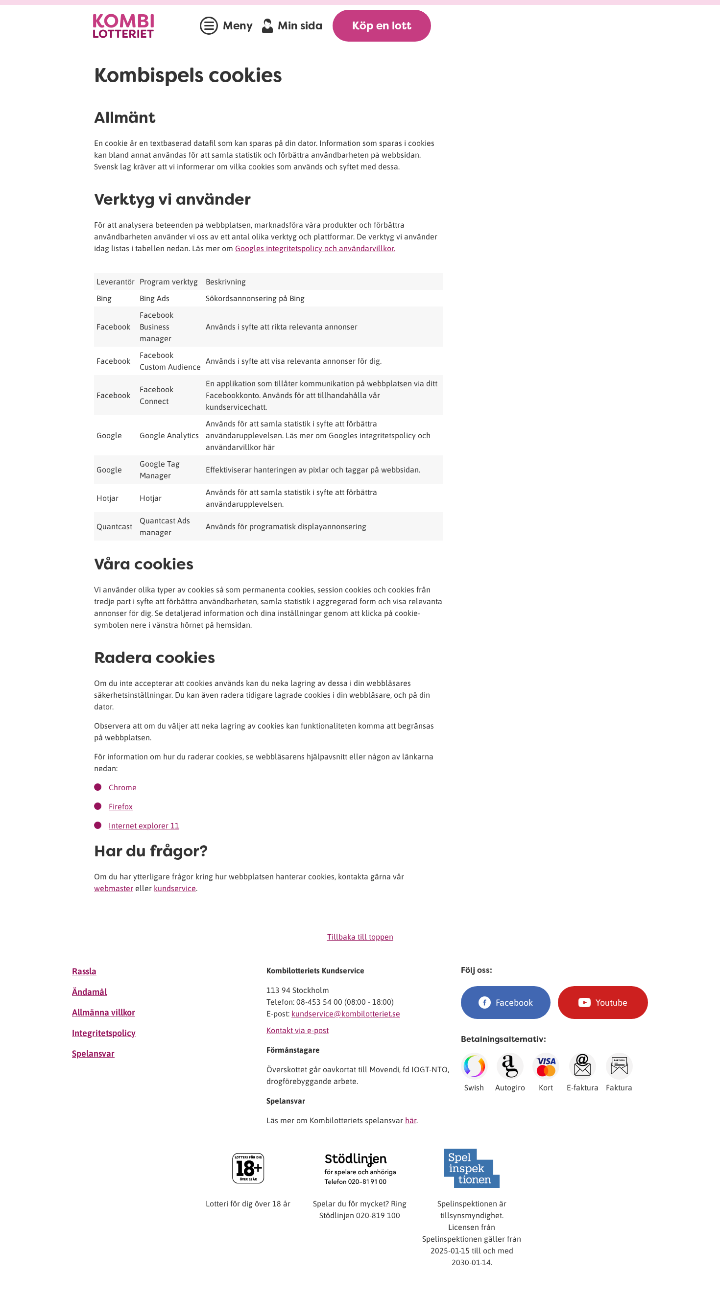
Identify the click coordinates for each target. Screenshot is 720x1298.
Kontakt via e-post (297, 1030)
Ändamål (89, 992)
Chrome (123, 787)
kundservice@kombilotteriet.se (345, 1013)
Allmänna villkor (103, 1012)
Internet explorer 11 (144, 825)
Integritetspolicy (104, 1033)
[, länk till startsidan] (133, 26)
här (410, 1120)
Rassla (84, 971)
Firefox (121, 806)
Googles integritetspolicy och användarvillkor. (315, 248)
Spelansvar (93, 1053)
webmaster (113, 888)
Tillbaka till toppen (360, 936)
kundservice (175, 888)
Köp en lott (381, 26)
